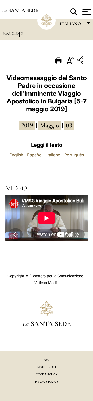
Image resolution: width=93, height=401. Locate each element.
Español (35, 154)
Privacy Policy (46, 381)
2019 (27, 125)
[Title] (81, 60)
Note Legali (46, 367)
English (16, 154)
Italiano (53, 154)
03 (69, 125)
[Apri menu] (86, 11)
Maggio (11, 33)
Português (74, 154)
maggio (49, 125)
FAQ (46, 360)
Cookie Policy (46, 374)
